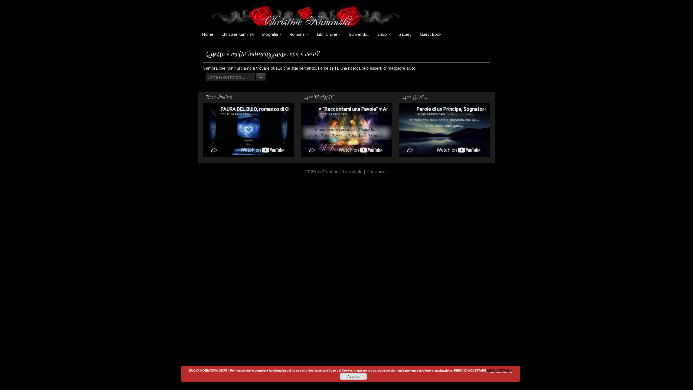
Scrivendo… (359, 34)
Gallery (405, 34)
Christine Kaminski (237, 34)
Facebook (377, 171)
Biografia (270, 34)
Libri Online (327, 34)
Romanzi (297, 34)
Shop (382, 34)
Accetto (353, 376)
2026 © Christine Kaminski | (336, 171)
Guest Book (430, 34)
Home (207, 34)
